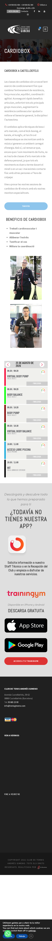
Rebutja (22, 936)
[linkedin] (39, 11)
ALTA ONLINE (13, 11)
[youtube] (44, 11)
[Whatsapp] (7, 933)
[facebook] (34, 11)
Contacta (24, 11)
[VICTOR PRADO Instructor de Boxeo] (26, 325)
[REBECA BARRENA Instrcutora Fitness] (26, 277)
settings (32, 930)
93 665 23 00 (13, 702)
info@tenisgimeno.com (14, 705)
